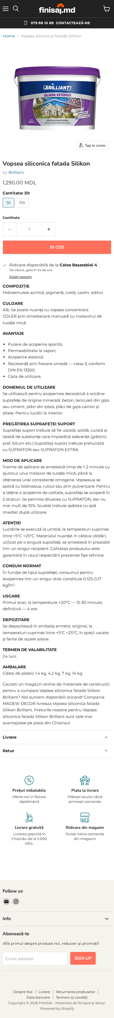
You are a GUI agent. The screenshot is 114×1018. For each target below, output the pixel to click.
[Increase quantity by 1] (49, 229)
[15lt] (23, 208)
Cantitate (11, 218)
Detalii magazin (20, 277)
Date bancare (38, 997)
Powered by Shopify (57, 1008)
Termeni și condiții (72, 997)
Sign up (82, 958)
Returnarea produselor (75, 992)
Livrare (44, 992)
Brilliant (16, 172)
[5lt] (9, 208)
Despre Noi (23, 992)
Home (9, 36)
